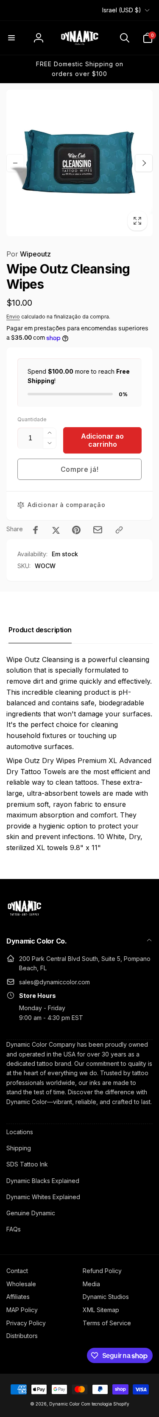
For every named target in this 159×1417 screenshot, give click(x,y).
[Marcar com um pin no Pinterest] (76, 530)
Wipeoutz (28, 254)
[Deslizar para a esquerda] (15, 163)
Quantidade (32, 419)
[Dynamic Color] (24, 918)
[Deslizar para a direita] (144, 163)
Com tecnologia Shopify (105, 1403)
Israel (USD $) (121, 10)
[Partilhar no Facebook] (35, 530)
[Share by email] (97, 529)
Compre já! (80, 469)
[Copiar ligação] (119, 530)
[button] (11, 37)
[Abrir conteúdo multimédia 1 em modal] (79, 163)
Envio (13, 316)
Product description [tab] (40, 629)
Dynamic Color (64, 1403)
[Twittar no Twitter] (56, 530)
